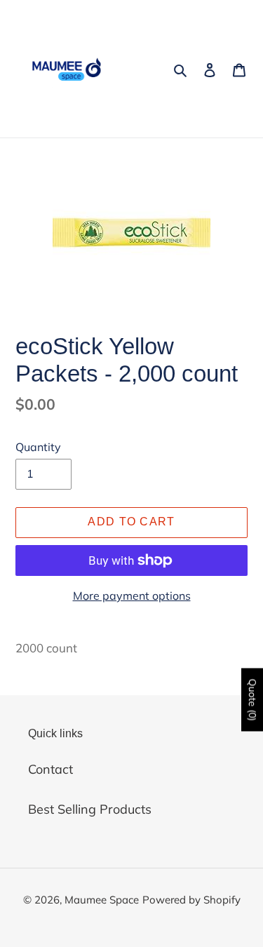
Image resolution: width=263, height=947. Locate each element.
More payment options (132, 596)
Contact (50, 769)
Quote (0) (252, 699)
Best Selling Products (89, 809)
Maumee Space (102, 899)
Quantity (38, 447)
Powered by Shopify (191, 899)
